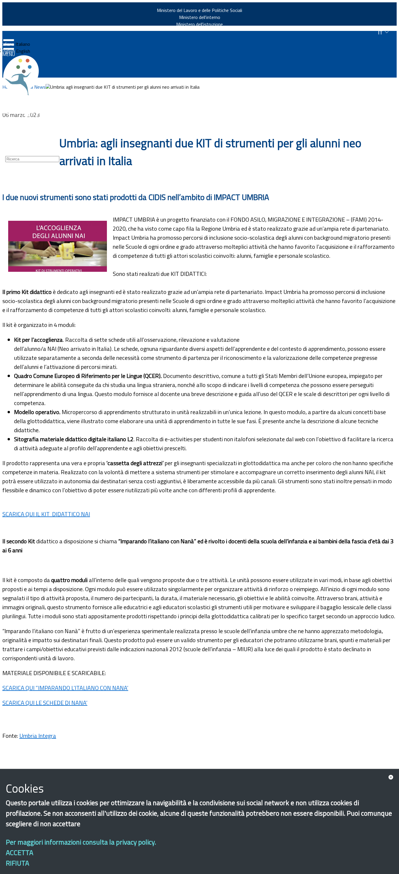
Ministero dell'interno (199, 17)
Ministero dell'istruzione (199, 24)
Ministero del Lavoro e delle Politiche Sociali (199, 10)
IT (381, 32)
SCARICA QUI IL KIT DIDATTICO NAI (46, 514)
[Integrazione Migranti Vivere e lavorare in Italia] (23, 75)
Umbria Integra (37, 735)
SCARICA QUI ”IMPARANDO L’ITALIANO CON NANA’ (65, 687)
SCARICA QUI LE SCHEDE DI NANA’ (44, 702)
